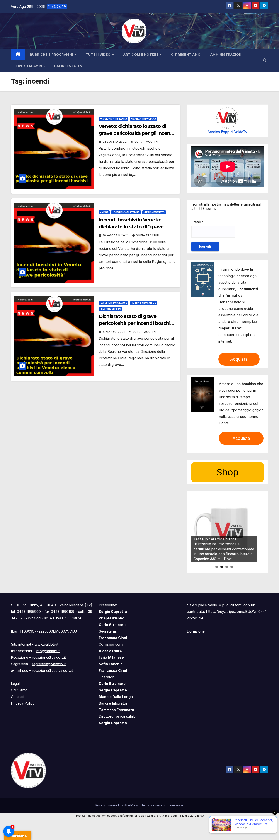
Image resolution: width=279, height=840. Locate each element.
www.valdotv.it (46, 644)
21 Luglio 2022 (115, 141)
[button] (264, 60)
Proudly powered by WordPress (117, 805)
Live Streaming (30, 66)
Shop (227, 472)
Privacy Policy (22, 703)
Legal (15, 683)
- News (104, 212)
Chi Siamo (19, 690)
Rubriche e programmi (52, 55)
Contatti (17, 696)
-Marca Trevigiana (143, 118)
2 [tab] (221, 567)
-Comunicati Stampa (113, 118)
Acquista (239, 359)
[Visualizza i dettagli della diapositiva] (224, 529)
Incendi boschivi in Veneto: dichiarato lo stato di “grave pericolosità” (131, 227)
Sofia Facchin (146, 141)
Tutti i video (99, 55)
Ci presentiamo (186, 55)
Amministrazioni (226, 55)
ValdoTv (214, 605)
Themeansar (174, 805)
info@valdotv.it (48, 651)
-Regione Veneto (154, 212)
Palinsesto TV (68, 66)
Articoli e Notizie (141, 55)
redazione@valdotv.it (48, 657)
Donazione (196, 631)
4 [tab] (231, 567)
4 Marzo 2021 (114, 331)
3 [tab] (226, 567)
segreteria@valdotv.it (49, 664)
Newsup (156, 805)
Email (197, 222)
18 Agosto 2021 (116, 235)
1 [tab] (216, 567)
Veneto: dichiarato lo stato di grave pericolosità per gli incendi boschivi (137, 133)
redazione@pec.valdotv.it (52, 670)
